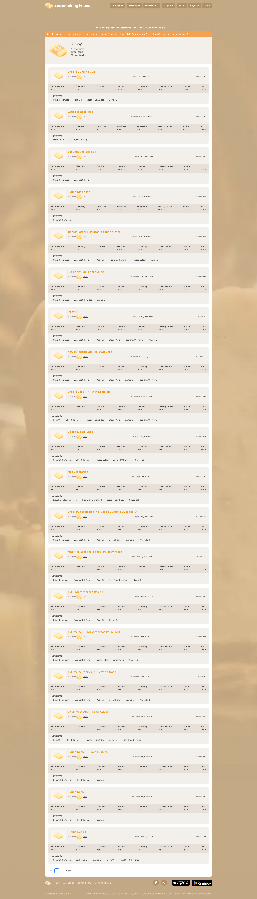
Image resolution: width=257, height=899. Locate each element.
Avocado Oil (145, 540)
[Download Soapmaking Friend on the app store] (181, 883)
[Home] (48, 883)
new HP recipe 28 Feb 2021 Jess (90, 352)
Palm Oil (78, 100)
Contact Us (68, 883)
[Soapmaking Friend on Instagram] (164, 883)
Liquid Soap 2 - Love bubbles (88, 752)
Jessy (85, 76)
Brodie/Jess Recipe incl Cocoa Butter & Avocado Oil (103, 512)
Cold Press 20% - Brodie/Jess (88, 712)
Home (57, 883)
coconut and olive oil (82, 152)
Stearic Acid (58, 140)
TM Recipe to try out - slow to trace (92, 672)
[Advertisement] (128, 18)
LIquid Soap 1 (77, 832)
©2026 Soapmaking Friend (58, 893)
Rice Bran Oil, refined (119, 260)
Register (194, 5)
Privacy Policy (84, 883)
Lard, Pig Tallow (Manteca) (65, 500)
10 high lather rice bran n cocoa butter (94, 232)
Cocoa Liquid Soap (80, 432)
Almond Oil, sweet (121, 460)
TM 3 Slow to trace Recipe (85, 592)
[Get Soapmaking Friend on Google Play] (202, 883)
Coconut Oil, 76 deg (95, 100)
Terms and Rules (102, 883)
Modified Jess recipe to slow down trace (95, 552)
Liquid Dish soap (79, 192)
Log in (207, 5)
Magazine (169, 5)
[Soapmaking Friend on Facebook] (156, 883)
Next (68, 870)
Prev (51, 870)
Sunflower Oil (82, 860)
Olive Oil (111, 860)
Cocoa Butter (139, 260)
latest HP (74, 312)
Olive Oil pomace (61, 100)
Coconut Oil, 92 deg (83, 300)
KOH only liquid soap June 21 (88, 272)
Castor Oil (113, 100)
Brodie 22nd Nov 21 (81, 72)
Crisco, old (134, 500)
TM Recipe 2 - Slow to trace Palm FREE (94, 632)
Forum (182, 5)
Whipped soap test (80, 112)
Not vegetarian (78, 472)
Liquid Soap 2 (77, 792)
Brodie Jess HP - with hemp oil (89, 392)
